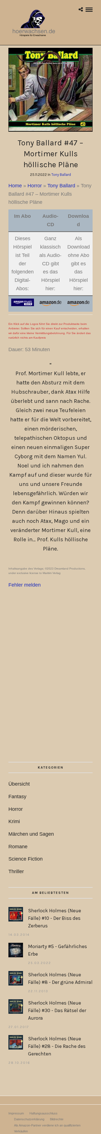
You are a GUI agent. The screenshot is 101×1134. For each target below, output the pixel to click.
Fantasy (17, 796)
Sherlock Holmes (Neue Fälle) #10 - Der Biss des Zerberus (54, 918)
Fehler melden (24, 585)
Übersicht (19, 784)
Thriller (16, 871)
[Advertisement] (50, 691)
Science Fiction (25, 859)
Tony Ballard (61, 175)
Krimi (14, 821)
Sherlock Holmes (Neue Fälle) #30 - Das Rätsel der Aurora (57, 1010)
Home (15, 185)
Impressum (16, 1113)
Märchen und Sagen (31, 834)
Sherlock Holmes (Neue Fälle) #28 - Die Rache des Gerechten (57, 1046)
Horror (34, 185)
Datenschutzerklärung (29, 1119)
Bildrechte (56, 1119)
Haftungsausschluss (43, 1113)
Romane (17, 846)
